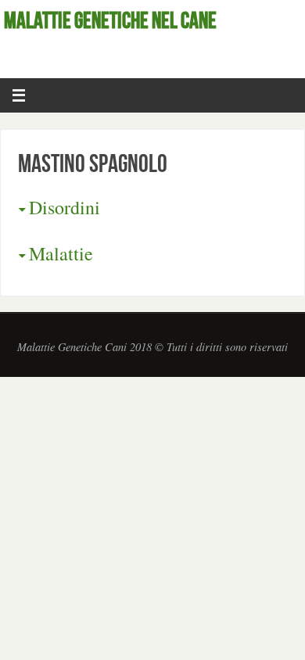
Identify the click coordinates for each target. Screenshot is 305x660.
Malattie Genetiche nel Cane (110, 20)
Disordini (64, 207)
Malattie (61, 253)
